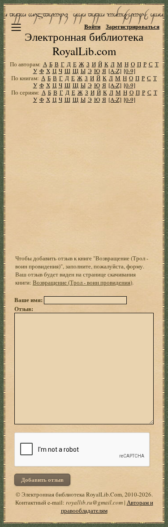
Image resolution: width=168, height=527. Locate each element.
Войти (92, 26)
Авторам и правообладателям (107, 506)
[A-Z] (114, 71)
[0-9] (129, 71)
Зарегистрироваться (132, 26)
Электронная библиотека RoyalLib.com (84, 43)
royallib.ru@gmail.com (94, 502)
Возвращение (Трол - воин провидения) (82, 282)
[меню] (16, 27)
